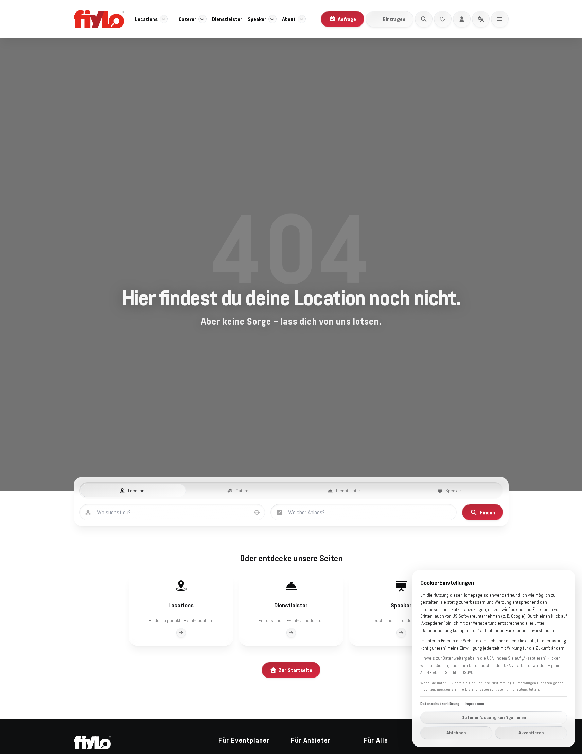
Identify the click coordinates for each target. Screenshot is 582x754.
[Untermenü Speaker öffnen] (272, 19)
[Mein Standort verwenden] (257, 512)
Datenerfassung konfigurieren (493, 717)
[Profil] (462, 19)
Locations (146, 19)
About (289, 19)
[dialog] (493, 658)
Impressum (474, 704)
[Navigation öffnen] (500, 19)
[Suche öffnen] (424, 19)
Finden (487, 512)
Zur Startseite (295, 670)
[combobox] (179, 512)
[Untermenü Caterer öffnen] (202, 19)
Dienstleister (227, 19)
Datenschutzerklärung (439, 704)
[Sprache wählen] (481, 19)
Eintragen (394, 19)
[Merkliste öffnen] (443, 19)
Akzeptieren (531, 732)
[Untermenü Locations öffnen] (164, 19)
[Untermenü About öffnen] (302, 19)
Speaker (257, 19)
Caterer (187, 19)
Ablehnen (456, 732)
